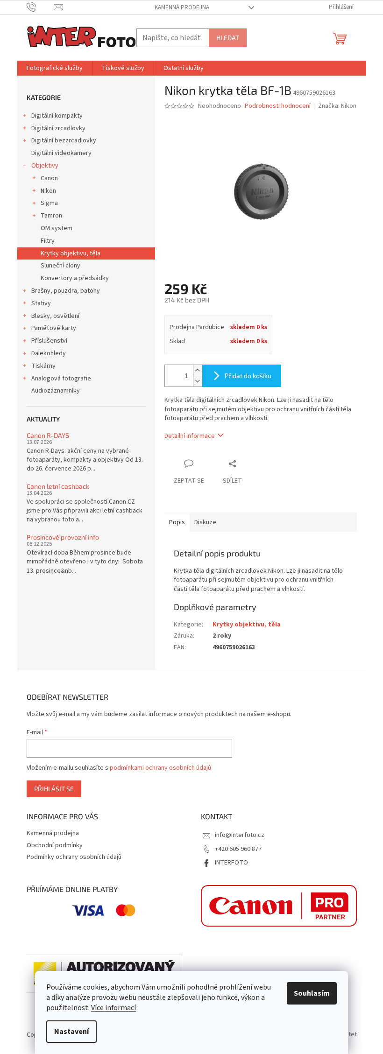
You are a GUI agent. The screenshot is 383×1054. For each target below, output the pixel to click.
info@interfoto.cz (239, 835)
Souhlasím (312, 993)
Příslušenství (49, 340)
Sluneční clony (60, 265)
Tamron (51, 215)
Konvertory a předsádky (75, 278)
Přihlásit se (54, 789)
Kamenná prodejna (182, 7)
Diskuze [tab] (205, 522)
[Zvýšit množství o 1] (197, 370)
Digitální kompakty (57, 115)
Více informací (113, 1008)
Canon (49, 178)
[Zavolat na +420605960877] (40, 7)
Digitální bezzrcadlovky (63, 140)
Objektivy (44, 165)
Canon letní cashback (58, 486)
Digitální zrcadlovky (58, 128)
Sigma (49, 203)
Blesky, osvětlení (55, 316)
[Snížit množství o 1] (197, 381)
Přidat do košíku (248, 375)
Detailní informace (189, 436)
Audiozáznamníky (55, 390)
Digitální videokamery (61, 153)
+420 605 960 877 (238, 849)
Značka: (337, 106)
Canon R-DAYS (48, 435)
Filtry (48, 241)
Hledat (227, 38)
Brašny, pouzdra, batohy (65, 290)
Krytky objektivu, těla (70, 253)
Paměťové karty (53, 328)
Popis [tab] (177, 522)
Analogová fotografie (61, 378)
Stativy (41, 303)
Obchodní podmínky (55, 845)
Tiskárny (43, 366)
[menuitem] (54, 68)
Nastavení (71, 1031)
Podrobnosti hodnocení (278, 106)
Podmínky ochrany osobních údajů (74, 857)
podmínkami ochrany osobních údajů (160, 768)
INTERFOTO (231, 862)
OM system (56, 228)
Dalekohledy (48, 353)
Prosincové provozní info (63, 537)
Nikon (48, 191)
